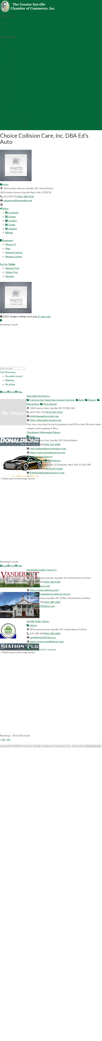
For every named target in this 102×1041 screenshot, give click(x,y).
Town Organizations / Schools (26, 59)
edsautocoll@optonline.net (17, 200)
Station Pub (33, 645)
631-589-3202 (52, 602)
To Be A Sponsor (19, 83)
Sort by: (7, 264)
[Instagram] (6, 30)
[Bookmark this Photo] (1, 320)
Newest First (12, 268)
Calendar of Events (15, 107)
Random (9, 276)
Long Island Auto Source (39, 456)
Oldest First (11, 272)
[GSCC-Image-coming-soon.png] (16, 312)
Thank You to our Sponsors (25, 87)
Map (7, 248)
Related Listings (13, 252)
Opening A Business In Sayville (27, 75)
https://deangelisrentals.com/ (46, 420)
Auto (5, 184)
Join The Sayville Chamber (24, 71)
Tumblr (11, 224)
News (8, 103)
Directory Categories (22, 99)
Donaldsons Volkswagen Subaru (43, 432)
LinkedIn (12, 228)
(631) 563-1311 (54, 412)
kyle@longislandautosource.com (47, 472)
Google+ (12, 220)
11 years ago (44, 316)
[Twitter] (6, 26)
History (15, 63)
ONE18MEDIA (93, 745)
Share (5, 208)
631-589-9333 (26, 196)
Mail (10, 232)
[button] (7, 16)
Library (33, 625)
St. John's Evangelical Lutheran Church (49, 594)
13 (8, 739)
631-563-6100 (52, 581)
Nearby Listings (13, 256)
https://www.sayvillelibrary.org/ (47, 641)
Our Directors (18, 55)
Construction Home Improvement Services (52, 399)
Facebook (32, 120)
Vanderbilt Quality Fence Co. (42, 569)
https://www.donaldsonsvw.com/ (47, 452)
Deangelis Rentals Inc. (38, 395)
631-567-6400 (52, 444)
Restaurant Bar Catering (42, 649)
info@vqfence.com (40, 585)
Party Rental (50, 404)
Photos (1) (10, 244)
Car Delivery (54, 460)
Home (8, 43)
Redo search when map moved (19, 478)
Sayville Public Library (38, 621)
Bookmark (7, 240)
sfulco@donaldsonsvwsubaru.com (48, 448)
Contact (9, 112)
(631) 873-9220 (54, 468)
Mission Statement (21, 51)
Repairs (92, 399)
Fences (33, 573)
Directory (10, 91)
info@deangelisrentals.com (44, 416)
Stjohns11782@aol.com (42, 606)
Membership (12, 67)
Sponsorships (12, 79)
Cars (41, 460)
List (4, 391)
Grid (12, 391)
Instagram (32, 128)
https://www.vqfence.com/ (44, 590)
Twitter (31, 124)
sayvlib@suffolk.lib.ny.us (43, 637)
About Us (10, 47)
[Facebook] (6, 22)
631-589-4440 (52, 633)
